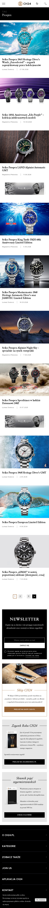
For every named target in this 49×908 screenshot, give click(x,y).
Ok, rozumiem (40, 900)
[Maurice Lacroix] (24, 189)
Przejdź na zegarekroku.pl (24, 762)
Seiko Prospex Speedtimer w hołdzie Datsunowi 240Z (21, 402)
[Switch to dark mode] (37, 3)
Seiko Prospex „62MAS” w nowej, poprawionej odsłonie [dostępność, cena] (23, 573)
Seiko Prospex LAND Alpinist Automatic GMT (23, 169)
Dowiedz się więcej (32, 655)
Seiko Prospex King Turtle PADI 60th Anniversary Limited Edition (21, 241)
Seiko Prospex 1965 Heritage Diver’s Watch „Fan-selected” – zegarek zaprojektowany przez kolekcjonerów (21, 62)
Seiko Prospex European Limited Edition (23, 522)
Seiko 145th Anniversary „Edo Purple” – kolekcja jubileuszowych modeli (23, 116)
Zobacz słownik (24, 815)
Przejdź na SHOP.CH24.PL (24, 709)
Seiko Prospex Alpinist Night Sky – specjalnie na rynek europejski (20, 349)
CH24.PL (24, 4)
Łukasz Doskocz (8, 69)
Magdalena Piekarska (10, 122)
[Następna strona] (34, 596)
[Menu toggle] (3, 3)
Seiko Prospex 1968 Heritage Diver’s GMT (24, 472)
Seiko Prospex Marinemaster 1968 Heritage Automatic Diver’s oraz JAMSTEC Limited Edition (19, 295)
